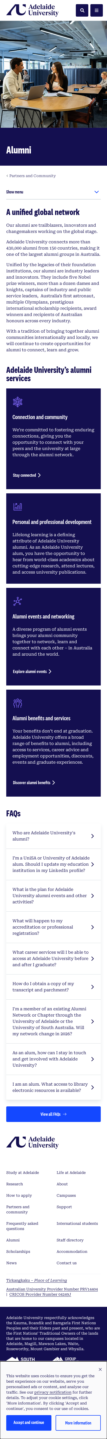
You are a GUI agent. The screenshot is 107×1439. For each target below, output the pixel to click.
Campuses (66, 1195)
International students (77, 1223)
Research (14, 1184)
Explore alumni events (30, 671)
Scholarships (18, 1251)
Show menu (14, 192)
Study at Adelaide (22, 1173)
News (11, 1263)
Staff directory (70, 1240)
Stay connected (24, 475)
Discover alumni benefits (31, 782)
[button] (100, 1370)
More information (78, 1423)
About (62, 1184)
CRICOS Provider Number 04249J (40, 1294)
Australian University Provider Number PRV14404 (52, 1289)
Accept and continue (29, 1422)
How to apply (19, 1195)
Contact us (67, 1263)
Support (64, 1207)
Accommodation (72, 1251)
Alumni (13, 1240)
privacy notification (52, 1392)
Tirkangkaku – (36, 1280)
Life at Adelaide (71, 1173)
